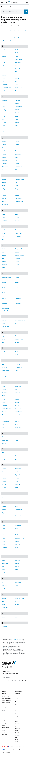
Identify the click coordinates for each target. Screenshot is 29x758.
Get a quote (4, 691)
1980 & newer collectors (6, 698)
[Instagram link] (8, 667)
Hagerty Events (18, 691)
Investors (17, 732)
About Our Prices (17, 639)
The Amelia (17, 693)
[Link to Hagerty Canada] (5, 746)
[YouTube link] (11, 667)
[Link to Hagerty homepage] (9, 663)
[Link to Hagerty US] (2, 746)
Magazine (3, 725)
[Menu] (26, 2)
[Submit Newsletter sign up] (25, 677)
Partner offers (4, 723)
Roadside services (5, 732)
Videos (16, 707)
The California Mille (19, 695)
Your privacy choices (8, 749)
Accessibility (15, 749)
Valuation (3, 721)
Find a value (4, 6)
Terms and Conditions (7, 681)
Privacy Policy (24, 680)
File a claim (4, 693)
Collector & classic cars (6, 700)
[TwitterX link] (5, 667)
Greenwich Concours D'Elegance (19, 697)
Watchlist (12, 6)
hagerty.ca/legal (6, 647)
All (15, 710)
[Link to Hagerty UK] (8, 746)
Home (16, 721)
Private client (4, 707)
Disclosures (21, 749)
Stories (16, 708)
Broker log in (4, 714)
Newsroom (17, 728)
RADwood (17, 701)
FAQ (16, 737)
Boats (3, 705)
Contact (17, 730)
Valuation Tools (14, 2)
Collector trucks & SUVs (6, 702)
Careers (17, 726)
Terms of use (8, 752)
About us (17, 723)
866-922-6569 (4, 734)
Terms (16, 741)
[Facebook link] (2, 667)
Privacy (16, 739)
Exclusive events (5, 727)
